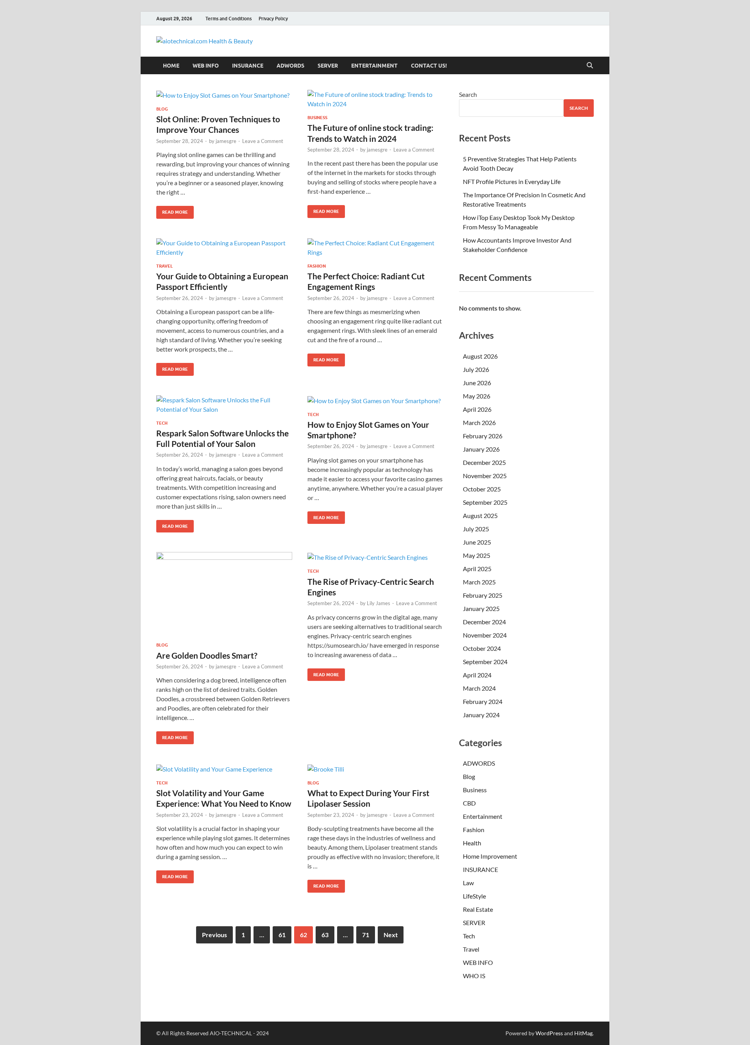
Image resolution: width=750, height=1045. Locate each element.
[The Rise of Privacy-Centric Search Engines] (375, 557)
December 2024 (484, 621)
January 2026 (481, 449)
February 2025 (482, 595)
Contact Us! (429, 66)
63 (325, 934)
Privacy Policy (273, 18)
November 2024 (485, 635)
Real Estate (478, 909)
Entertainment (374, 66)
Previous (214, 934)
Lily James (378, 603)
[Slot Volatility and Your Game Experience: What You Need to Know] (224, 769)
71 (365, 934)
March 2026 (479, 422)
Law (468, 882)
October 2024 (482, 648)
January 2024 (481, 714)
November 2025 (485, 475)
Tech (162, 423)
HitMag (583, 1033)
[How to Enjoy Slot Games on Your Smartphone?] (375, 400)
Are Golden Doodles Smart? (206, 655)
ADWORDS (290, 66)
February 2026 (482, 435)
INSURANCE (247, 66)
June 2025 (477, 542)
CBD (469, 803)
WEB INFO (206, 66)
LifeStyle (474, 896)
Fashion (316, 266)
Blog (162, 109)
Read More (172, 210)
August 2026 (480, 356)
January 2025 (481, 608)
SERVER (328, 66)
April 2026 (477, 409)
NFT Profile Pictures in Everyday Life (512, 181)
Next (391, 934)
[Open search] (590, 66)
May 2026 (476, 396)
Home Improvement (490, 856)
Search (468, 94)
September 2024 (485, 661)
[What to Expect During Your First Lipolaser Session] (375, 769)
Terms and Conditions (228, 18)
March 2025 (479, 582)
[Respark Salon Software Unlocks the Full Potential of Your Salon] (224, 404)
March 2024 (479, 688)
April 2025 (477, 568)
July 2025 (476, 528)
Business (317, 117)
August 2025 (480, 515)
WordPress (549, 1033)
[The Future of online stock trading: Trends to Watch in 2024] (375, 99)
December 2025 (484, 462)
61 (282, 934)
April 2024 (477, 675)
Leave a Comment (262, 141)
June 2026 (477, 382)
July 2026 (476, 369)
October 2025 (482, 489)
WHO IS (474, 975)
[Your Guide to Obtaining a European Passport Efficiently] (224, 247)
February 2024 (482, 701)
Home (171, 66)
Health (472, 843)
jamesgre (226, 141)
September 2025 (485, 502)
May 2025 (476, 555)
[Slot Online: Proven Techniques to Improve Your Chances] (224, 95)
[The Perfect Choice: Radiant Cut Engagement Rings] (375, 247)
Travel (164, 266)
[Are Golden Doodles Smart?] (224, 594)
